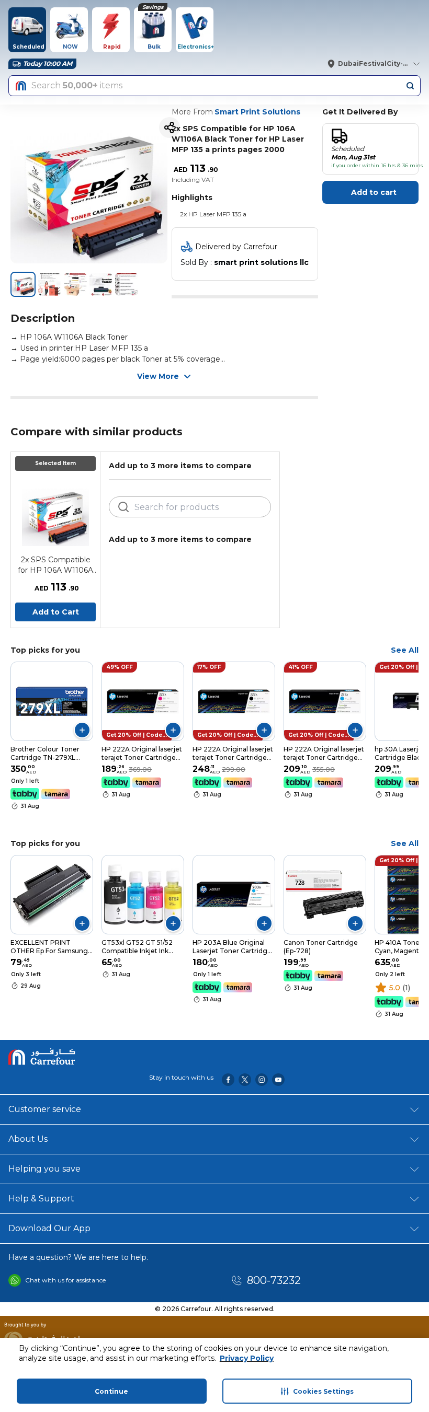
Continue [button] (111, 1391)
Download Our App (49, 1228)
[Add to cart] (82, 730)
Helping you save (44, 1169)
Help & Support (41, 1198)
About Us (28, 1139)
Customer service (44, 1109)
